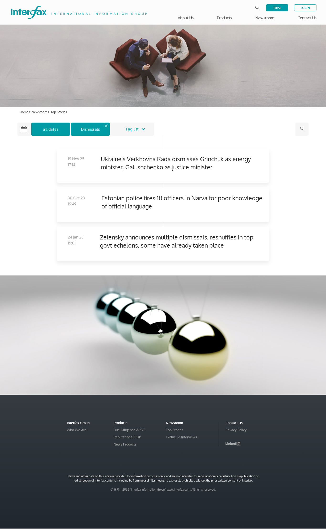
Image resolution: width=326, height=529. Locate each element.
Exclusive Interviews (181, 437)
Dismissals (90, 129)
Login (305, 8)
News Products (125, 444)
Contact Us (307, 18)
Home (24, 112)
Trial (277, 8)
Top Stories (174, 430)
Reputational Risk (127, 437)
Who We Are (76, 430)
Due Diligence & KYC (130, 430)
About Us (186, 18)
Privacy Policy (236, 430)
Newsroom (40, 112)
